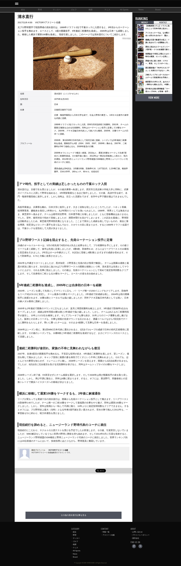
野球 (40, 10)
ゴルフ (74, 10)
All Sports (124, 10)
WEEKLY (144, 22)
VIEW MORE (153, 97)
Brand (158, 10)
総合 (23, 10)
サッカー (57, 10)
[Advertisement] (73, 491)
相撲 (90, 10)
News (141, 10)
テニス (107, 10)
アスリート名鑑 (109, 535)
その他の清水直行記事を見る (73, 515)
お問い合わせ (137, 532)
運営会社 (135, 538)
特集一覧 (106, 532)
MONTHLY (163, 22)
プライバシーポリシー (140, 535)
